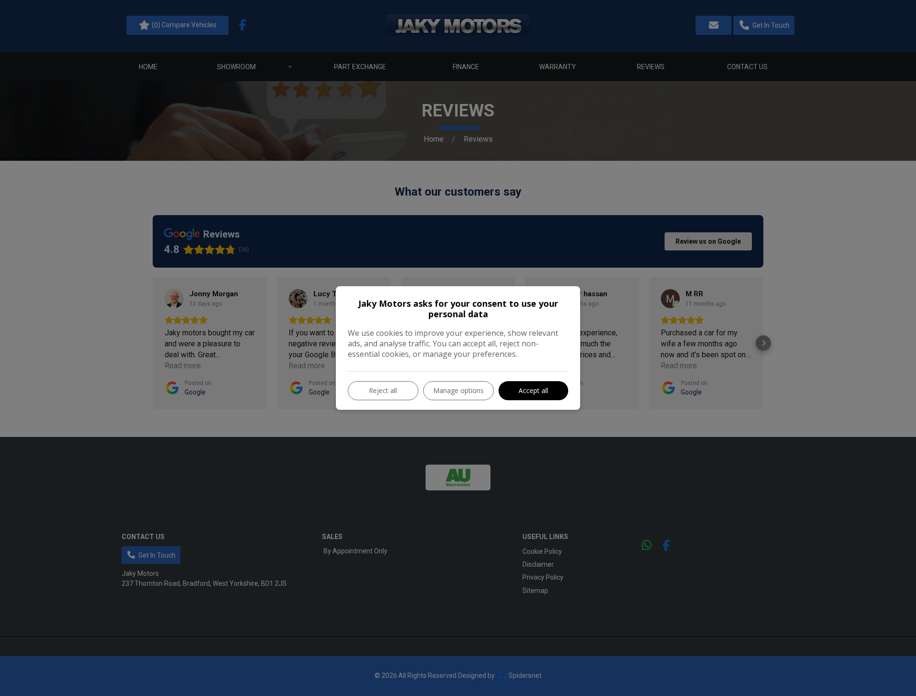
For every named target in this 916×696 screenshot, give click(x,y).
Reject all (383, 390)
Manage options (458, 390)
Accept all (533, 390)
